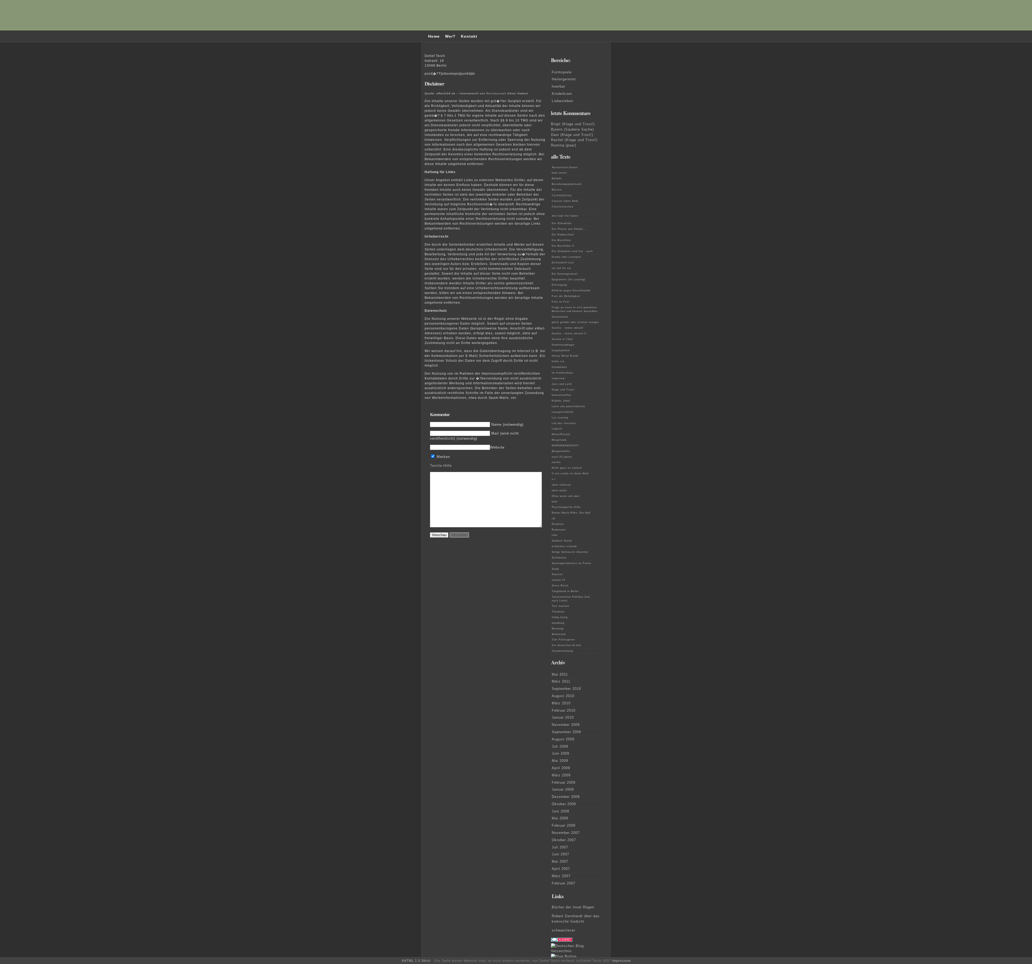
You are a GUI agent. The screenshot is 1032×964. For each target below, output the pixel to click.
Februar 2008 (563, 825)
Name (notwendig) (507, 424)
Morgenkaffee (561, 451)
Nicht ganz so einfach (567, 468)
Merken (443, 457)
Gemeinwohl (560, 317)
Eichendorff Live (563, 262)
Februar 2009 (563, 782)
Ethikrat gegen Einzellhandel (571, 290)
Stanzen (557, 574)
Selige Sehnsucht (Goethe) (570, 552)
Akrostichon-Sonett (565, 167)
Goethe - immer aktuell (567, 328)
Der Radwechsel (563, 234)
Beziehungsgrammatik (567, 184)
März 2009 (561, 775)
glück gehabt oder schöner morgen (575, 322)
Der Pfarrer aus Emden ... (569, 229)
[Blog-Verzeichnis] (561, 940)
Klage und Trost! (563, 389)
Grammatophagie (563, 344)
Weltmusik (559, 634)
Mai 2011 (560, 674)
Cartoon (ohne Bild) (565, 201)
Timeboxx (558, 611)
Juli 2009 (560, 746)
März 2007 (561, 876)
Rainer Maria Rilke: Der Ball (571, 512)
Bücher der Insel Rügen (573, 907)
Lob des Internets (564, 423)
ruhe (555, 535)
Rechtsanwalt (496, 93)
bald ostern (559, 172)
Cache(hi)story (562, 195)
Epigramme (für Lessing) (568, 279)
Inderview (558, 378)
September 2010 (566, 689)
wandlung (558, 623)
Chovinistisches (563, 206)
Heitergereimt (564, 79)
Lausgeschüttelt (563, 412)
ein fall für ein (561, 268)
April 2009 (561, 768)
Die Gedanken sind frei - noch (572, 251)
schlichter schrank (564, 546)
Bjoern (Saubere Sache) (572, 129)
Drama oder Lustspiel (566, 257)
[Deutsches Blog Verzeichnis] (578, 951)
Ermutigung (559, 285)
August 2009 (563, 739)
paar (555, 501)
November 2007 (566, 833)
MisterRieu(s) (561, 434)
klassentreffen (561, 395)
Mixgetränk (559, 440)
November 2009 (566, 725)
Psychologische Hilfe (566, 507)
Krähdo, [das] (561, 400)
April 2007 (561, 869)
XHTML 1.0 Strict (416, 961)
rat (554, 518)
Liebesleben (562, 101)
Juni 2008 (560, 811)
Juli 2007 (560, 847)
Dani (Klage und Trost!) (572, 135)
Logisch (557, 428)
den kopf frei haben (565, 215)
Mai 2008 (560, 818)
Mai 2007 (560, 861)
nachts (556, 462)
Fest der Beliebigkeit (566, 296)
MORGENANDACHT (565, 445)
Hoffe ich (558, 361)
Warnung (558, 628)
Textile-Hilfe (441, 466)
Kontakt (469, 36)
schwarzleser (563, 930)
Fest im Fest (560, 301)
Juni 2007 (560, 854)
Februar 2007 (563, 883)
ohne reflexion (561, 484)
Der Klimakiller (562, 223)
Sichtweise (559, 557)
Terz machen (560, 606)
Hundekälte (559, 367)
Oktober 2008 (564, 804)
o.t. (554, 479)
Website (497, 447)
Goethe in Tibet (562, 339)
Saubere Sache (562, 540)
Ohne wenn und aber (566, 496)
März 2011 (561, 681)
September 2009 (566, 732)
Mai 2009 (560, 761)
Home (434, 36)
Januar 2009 (563, 789)
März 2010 (561, 703)
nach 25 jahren (562, 457)
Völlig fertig (560, 617)
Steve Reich (560, 585)
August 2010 (563, 696)
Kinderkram (562, 94)
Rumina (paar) (563, 145)
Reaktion (558, 524)
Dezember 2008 (566, 797)
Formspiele (562, 72)
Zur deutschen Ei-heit (566, 645)
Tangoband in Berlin (565, 591)
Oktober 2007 (564, 840)
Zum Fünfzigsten (563, 639)
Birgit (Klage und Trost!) (573, 124)
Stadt (555, 569)
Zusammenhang (562, 651)
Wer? (450, 36)
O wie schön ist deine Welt (570, 473)
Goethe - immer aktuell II (569, 333)
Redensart (559, 529)
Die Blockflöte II (563, 246)
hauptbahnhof (561, 350)
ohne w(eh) (559, 490)
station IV (558, 580)
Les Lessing (560, 417)
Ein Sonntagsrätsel (565, 274)
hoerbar (558, 86)
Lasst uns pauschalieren (568, 406)
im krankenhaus (562, 372)
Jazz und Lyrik (562, 384)
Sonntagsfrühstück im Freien (571, 563)
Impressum (621, 961)
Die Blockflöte (561, 240)
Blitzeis (557, 189)
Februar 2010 (563, 710)
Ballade (557, 178)
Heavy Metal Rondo (565, 355)
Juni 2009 (560, 753)
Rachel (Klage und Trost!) (574, 140)
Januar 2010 (563, 717)
